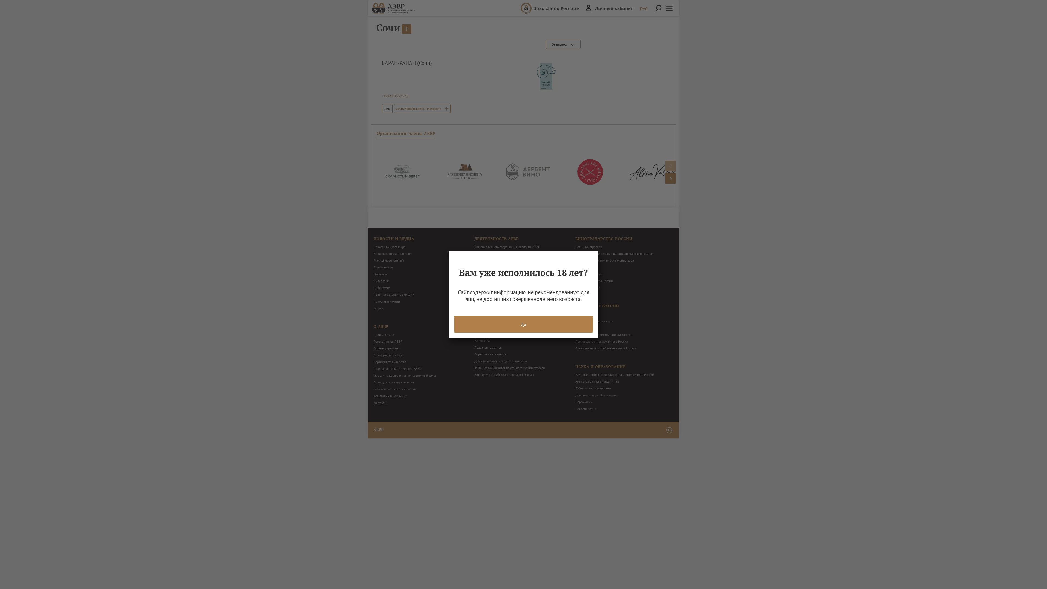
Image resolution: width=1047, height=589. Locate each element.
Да (523, 324)
